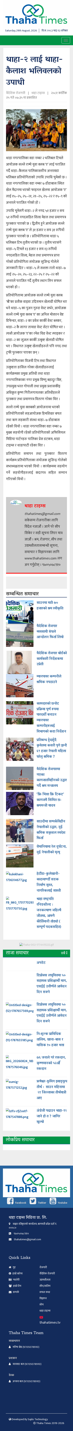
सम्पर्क (15, 1292)
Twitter (41, 1203)
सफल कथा (45, 1292)
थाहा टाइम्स (38, 93)
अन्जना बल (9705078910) (26, 1381)
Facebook (20, 1203)
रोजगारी (43, 1267)
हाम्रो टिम (16, 1286)
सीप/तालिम (45, 1286)
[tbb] (36, 946)
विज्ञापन (43, 1298)
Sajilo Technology (38, 1419)
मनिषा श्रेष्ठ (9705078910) (26, 1347)
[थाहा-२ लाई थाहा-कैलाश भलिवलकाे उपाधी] (36, 131)
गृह (14, 1267)
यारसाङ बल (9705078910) (27, 1364)
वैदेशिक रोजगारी (16, 93)
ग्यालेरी (15, 1279)
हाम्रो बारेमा (17, 1273)
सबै (63, 953)
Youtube (62, 1203)
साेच (42, 1304)
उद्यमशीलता (45, 1279)
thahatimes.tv (50, 1323)
